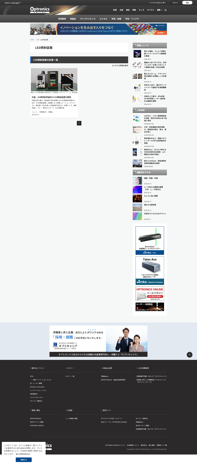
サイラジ (150, 10)
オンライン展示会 (36, 401)
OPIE (31, 376)
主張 (121, 10)
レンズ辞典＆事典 (71, 418)
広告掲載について (133, 445)
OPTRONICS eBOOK (37, 425)
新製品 (51, 112)
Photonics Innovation (37, 387)
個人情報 (152, 445)
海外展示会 (34, 394)
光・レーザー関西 (36, 383)
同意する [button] (24, 460)
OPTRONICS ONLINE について (115, 445)
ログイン (175, 3)
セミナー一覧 (70, 376)
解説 (128, 10)
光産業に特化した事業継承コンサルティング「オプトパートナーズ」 (151, 381)
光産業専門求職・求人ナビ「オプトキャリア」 (151, 376)
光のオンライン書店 (36, 422)
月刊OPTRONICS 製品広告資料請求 (113, 380)
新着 (115, 10)
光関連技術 (42, 112)
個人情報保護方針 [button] (23, 454)
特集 (134, 10)
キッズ (141, 10)
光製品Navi (104, 376)
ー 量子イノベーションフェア (40, 380)
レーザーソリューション (38, 390)
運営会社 (144, 445)
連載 (159, 10)
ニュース (34, 112)
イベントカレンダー (158, 2)
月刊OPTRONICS (35, 418)
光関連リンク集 (162, 445)
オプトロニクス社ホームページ (111, 418)
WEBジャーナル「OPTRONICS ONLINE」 (114, 422)
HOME (32, 40)
